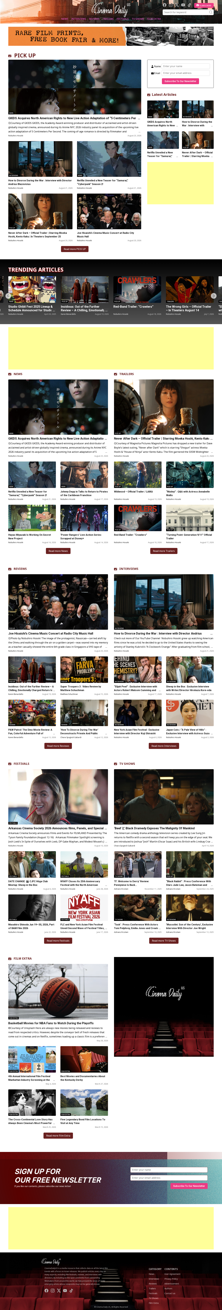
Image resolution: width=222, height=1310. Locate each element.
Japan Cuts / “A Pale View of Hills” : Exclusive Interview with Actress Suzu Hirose (187, 733)
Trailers (108, 19)
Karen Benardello (15, 694)
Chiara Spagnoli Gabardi (70, 737)
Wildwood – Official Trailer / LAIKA (133, 491)
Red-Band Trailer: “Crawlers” (28, 306)
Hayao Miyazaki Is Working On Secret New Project (29, 536)
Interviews (78, 19)
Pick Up (12, 228)
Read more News (58, 551)
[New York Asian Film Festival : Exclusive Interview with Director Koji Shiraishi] (138, 713)
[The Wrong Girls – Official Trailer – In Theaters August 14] (85, 289)
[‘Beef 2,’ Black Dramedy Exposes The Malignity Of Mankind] (164, 797)
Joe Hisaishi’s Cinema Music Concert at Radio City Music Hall (105, 235)
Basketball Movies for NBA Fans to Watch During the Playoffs (51, 1023)
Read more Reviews (58, 746)
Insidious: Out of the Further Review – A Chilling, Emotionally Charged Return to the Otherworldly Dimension (31, 690)
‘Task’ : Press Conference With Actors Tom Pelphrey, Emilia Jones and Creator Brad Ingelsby (137, 928)
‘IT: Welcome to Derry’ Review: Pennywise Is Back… (131, 883)
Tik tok (189, 5)
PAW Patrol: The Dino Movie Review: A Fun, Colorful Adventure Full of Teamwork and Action (30, 733)
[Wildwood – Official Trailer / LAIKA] (138, 474)
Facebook (164, 5)
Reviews (94, 19)
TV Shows (138, 19)
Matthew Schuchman (69, 694)
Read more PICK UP (75, 249)
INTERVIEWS (128, 568)
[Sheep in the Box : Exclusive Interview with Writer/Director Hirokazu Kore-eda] (190, 669)
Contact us (169, 1293)
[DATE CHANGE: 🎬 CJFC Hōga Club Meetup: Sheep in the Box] (32, 864)
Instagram (171, 5)
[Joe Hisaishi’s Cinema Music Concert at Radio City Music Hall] (109, 211)
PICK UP (25, 55)
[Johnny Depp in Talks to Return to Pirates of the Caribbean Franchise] (84, 474)
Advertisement (171, 1283)
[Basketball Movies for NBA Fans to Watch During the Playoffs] (58, 991)
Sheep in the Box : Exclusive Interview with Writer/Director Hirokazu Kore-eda (189, 688)
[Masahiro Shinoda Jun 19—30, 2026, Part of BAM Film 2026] (32, 907)
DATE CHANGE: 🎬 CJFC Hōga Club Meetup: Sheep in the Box (28, 883)
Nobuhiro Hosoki (15, 135)
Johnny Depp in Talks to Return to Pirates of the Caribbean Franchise (84, 493)
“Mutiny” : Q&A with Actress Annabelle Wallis (185, 308)
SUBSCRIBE (205, 5)
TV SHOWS (127, 763)
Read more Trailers (164, 551)
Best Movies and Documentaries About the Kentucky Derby (82, 1078)
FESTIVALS (21, 763)
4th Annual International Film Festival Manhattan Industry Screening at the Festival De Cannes (29, 1080)
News (64, 19)
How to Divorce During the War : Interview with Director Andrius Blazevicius (40, 182)
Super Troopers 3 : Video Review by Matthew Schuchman (80, 688)
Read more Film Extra (58, 1135)
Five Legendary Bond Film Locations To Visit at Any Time (82, 1121)
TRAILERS (126, 374)
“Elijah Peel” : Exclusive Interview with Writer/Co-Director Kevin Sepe (136, 310)
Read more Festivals (58, 940)
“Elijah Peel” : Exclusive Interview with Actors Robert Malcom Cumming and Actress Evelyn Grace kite (135, 690)
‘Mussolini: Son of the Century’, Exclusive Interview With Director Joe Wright (189, 926)
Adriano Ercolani (121, 889)
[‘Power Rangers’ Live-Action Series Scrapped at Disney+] (84, 518)
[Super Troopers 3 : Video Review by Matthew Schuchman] (84, 669)
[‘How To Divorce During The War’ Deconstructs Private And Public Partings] (84, 713)
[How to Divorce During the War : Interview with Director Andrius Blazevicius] (40, 159)
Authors (168, 1288)
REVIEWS (20, 568)
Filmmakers (119, 301)
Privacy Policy (171, 1278)
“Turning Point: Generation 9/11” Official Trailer (189, 536)
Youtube (183, 5)
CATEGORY (155, 1269)
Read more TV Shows (164, 940)
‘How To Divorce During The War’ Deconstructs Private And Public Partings (79, 733)
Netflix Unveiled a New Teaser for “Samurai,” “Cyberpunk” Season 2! (102, 182)
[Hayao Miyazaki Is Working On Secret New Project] (32, 518)
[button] (214, 296)
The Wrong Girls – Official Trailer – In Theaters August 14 (83, 308)
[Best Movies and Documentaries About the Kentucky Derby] (84, 1059)
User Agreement (172, 1274)
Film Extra (154, 19)
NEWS (18, 374)
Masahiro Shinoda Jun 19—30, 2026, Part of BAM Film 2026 (31, 926)
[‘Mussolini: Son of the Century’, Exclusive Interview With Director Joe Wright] (190, 907)
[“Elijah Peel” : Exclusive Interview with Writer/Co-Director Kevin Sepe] (137, 289)
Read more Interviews (163, 746)
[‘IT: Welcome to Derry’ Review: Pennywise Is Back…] (138, 864)
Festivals (123, 19)
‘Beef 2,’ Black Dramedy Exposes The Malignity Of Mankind (154, 828)
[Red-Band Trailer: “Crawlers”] (32, 289)
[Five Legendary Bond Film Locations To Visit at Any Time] (84, 1102)
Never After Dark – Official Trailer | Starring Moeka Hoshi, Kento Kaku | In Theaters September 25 (37, 235)
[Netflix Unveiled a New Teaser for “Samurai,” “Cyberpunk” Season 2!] (109, 159)
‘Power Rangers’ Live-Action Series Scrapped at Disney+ (80, 536)
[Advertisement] (180, 183)
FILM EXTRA (23, 958)
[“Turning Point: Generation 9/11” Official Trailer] (190, 518)
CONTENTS (171, 1269)
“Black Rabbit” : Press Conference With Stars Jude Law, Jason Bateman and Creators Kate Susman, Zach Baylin (188, 885)
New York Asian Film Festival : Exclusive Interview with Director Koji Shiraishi (136, 731)
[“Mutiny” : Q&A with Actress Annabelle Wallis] (190, 289)
